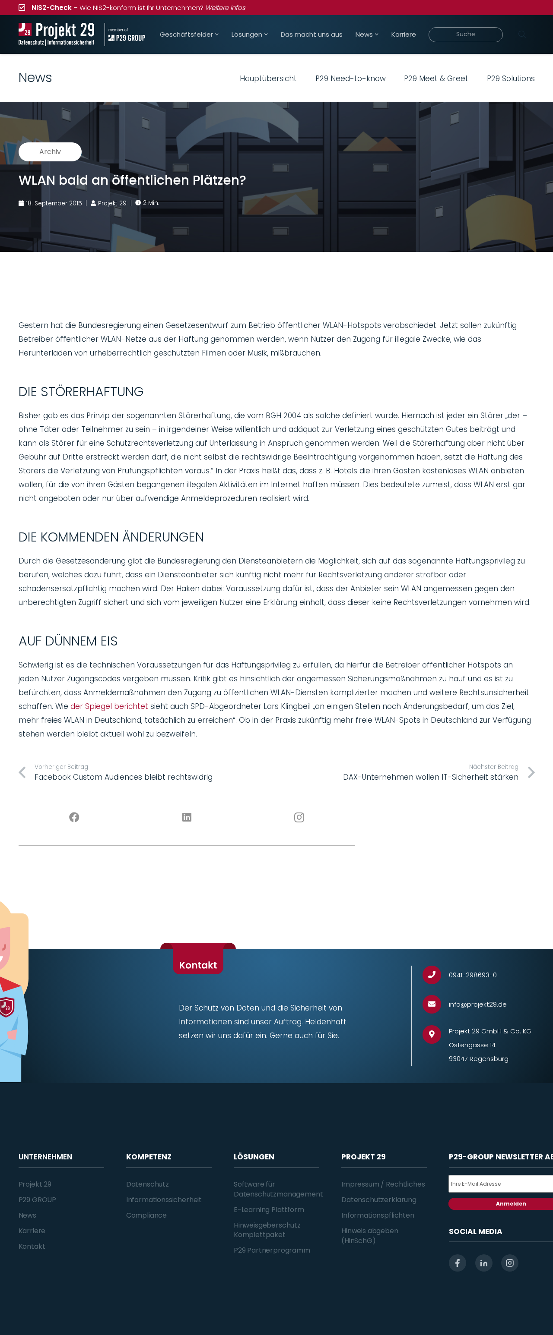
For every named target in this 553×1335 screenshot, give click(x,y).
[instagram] (509, 1263)
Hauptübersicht (268, 78)
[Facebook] (75, 818)
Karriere (32, 1231)
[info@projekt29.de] (436, 1004)
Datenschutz (147, 1184)
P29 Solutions (511, 78)
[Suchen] (522, 34)
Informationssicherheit (164, 1200)
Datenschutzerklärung (378, 1200)
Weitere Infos (225, 7)
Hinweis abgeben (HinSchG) (369, 1235)
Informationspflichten (377, 1215)
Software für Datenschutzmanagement (278, 1189)
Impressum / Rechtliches (383, 1184)
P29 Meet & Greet (436, 78)
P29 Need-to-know (350, 78)
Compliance (146, 1215)
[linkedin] (484, 1263)
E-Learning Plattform (269, 1210)
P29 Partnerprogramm (272, 1250)
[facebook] (457, 1263)
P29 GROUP (38, 1200)
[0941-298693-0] (436, 975)
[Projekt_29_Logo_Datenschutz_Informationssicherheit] (57, 35)
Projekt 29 (35, 1184)
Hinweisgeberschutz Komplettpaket (267, 1230)
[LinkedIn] (186, 818)
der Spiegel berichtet (109, 706)
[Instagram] (299, 818)
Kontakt (32, 1246)
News (27, 1215)
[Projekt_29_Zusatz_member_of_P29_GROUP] (125, 35)
